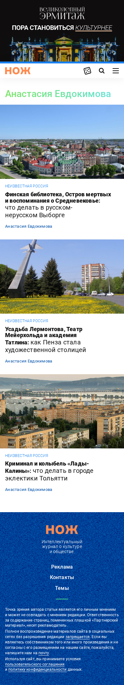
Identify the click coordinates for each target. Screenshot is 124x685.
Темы (62, 588)
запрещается (77, 637)
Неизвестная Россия (26, 186)
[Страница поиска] (102, 71)
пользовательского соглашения (35, 664)
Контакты (62, 577)
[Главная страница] (18, 71)
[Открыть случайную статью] (87, 70)
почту (43, 653)
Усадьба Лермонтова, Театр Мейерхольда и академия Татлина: (45, 340)
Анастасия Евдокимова (28, 226)
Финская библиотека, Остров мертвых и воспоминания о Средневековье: (58, 205)
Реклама (62, 567)
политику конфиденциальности (37, 669)
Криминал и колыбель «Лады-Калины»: (49, 471)
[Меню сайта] (116, 70)
